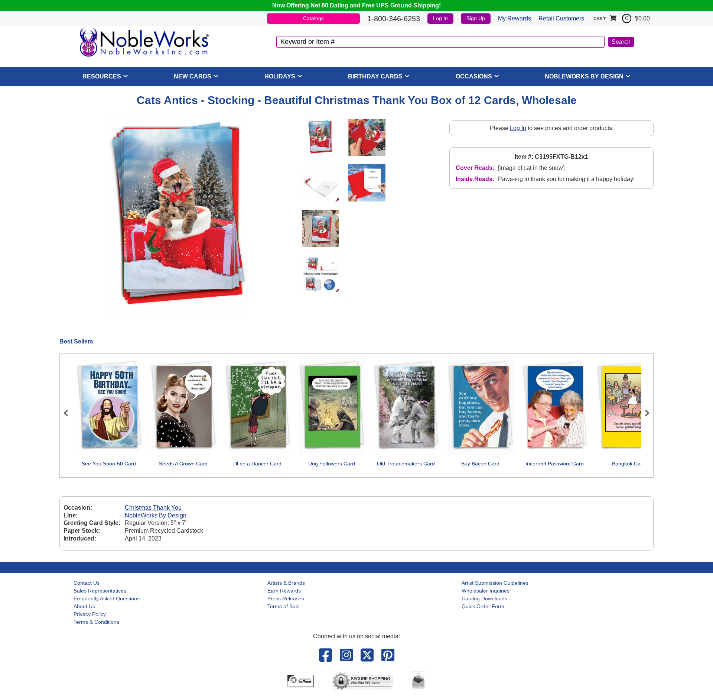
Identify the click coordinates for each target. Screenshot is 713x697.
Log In (440, 18)
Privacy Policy (90, 614)
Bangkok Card (628, 464)
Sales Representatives (100, 591)
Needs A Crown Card (183, 464)
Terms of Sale (283, 606)
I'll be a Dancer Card (257, 464)
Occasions (474, 76)
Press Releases (285, 598)
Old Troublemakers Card (406, 464)
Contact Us (87, 583)
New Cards (192, 76)
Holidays (279, 76)
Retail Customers (561, 18)
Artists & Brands (286, 583)
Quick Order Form (483, 606)
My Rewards (514, 18)
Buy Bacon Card (480, 464)
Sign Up (475, 18)
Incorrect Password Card (554, 464)
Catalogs (313, 18)
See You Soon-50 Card (109, 464)
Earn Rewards (284, 591)
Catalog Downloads (484, 598)
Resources (101, 76)
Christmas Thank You (153, 507)
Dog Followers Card (331, 464)
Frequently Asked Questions (107, 598)
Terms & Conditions (96, 622)
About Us (84, 606)
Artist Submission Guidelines (495, 583)
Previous (69, 413)
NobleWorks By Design (584, 76)
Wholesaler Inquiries (485, 591)
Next (643, 413)
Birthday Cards (375, 76)
